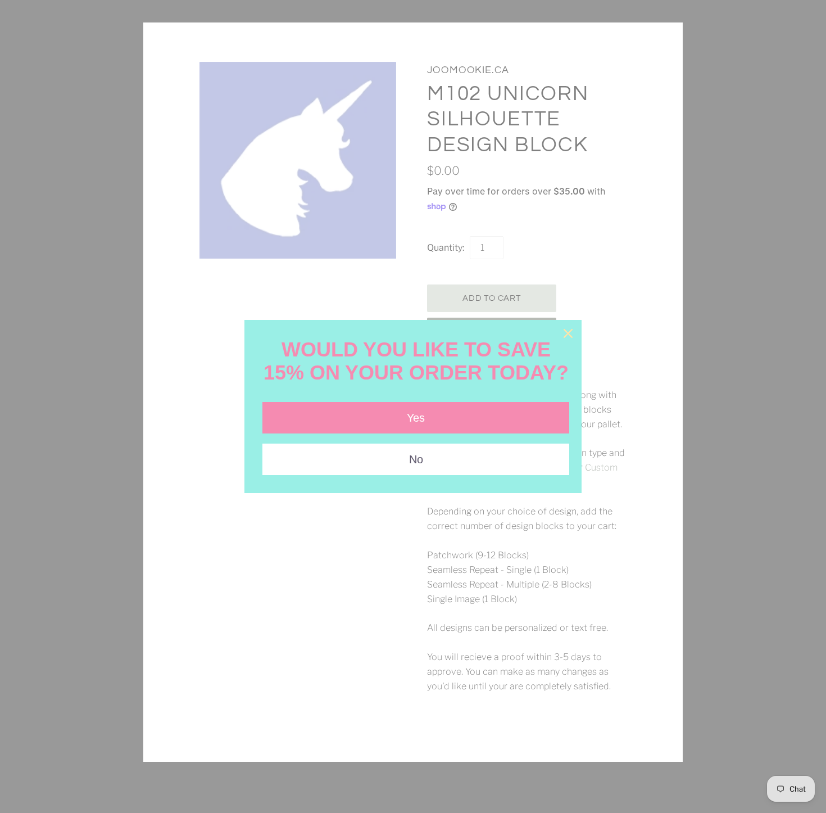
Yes (416, 418)
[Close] (568, 333)
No (416, 459)
